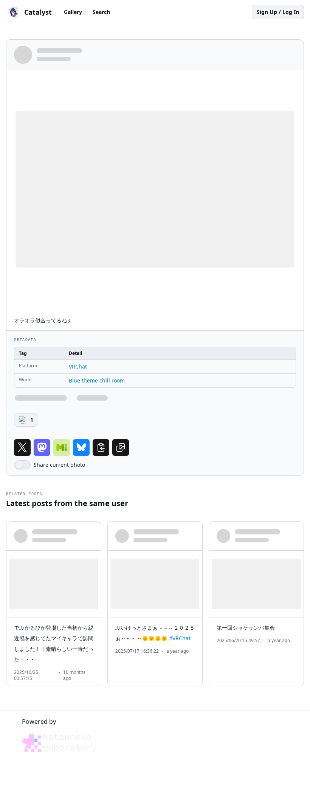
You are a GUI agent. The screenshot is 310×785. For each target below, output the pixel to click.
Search (101, 11)
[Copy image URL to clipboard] (120, 447)
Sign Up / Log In (278, 11)
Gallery (73, 11)
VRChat (78, 366)
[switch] (22, 464)
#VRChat (180, 638)
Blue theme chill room (97, 380)
